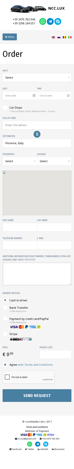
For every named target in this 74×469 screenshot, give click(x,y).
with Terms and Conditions (35, 365)
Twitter (30, 449)
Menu (10, 36)
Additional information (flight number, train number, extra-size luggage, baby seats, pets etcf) (37, 258)
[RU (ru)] (58, 37)
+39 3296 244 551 (24, 23)
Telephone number (12, 238)
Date (5, 88)
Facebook (16, 449)
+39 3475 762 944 (24, 19)
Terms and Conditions (37, 426)
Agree (31, 365)
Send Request (37, 395)
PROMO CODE (46, 347)
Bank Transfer (18, 309)
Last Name (42, 220)
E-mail (40, 238)
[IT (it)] (69, 37)
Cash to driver (18, 300)
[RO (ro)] (64, 37)
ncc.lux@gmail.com (26, 438)
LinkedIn (43, 449)
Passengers (8, 154)
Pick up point (9, 118)
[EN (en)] (53, 37)
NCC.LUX (56, 8)
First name (8, 220)
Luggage (41, 154)
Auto (5, 70)
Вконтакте (59, 449)
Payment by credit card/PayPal (29, 320)
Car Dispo (32, 109)
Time (39, 88)
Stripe (13, 334)
